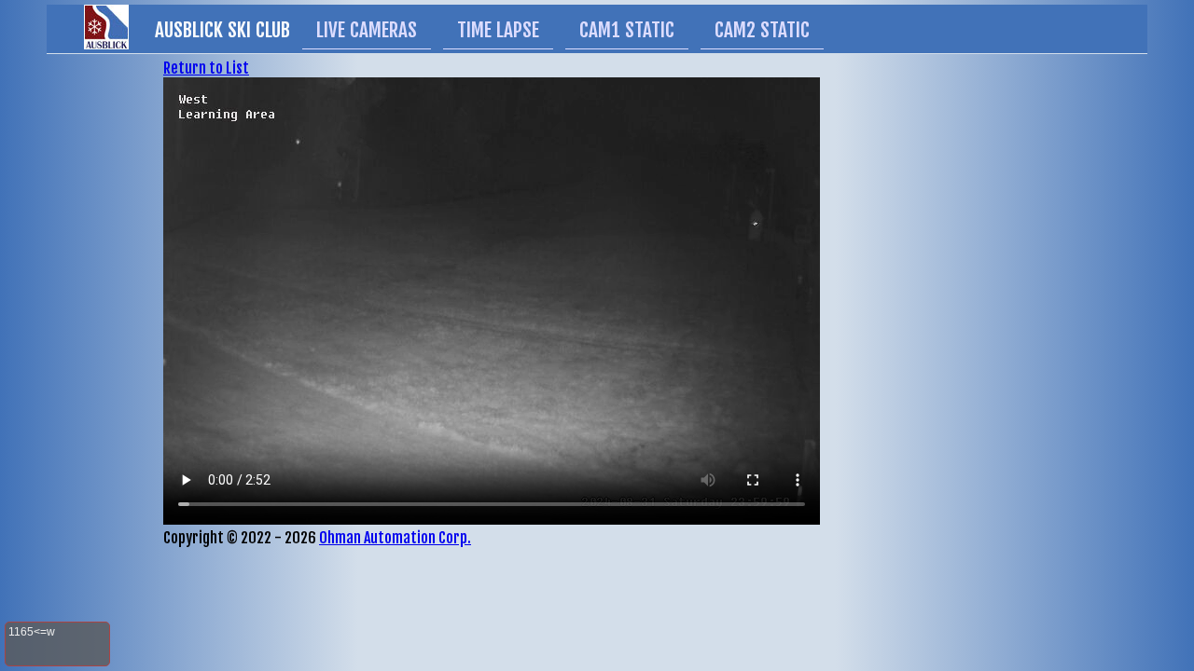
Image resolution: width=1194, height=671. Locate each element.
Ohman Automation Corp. (395, 537)
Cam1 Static (626, 30)
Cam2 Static (762, 30)
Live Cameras (366, 30)
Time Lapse (498, 30)
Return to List (206, 68)
